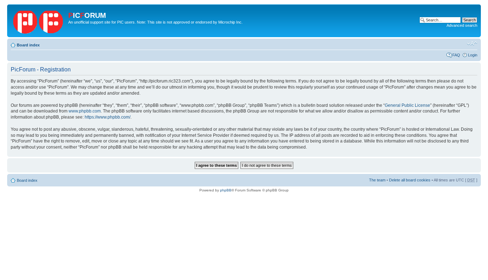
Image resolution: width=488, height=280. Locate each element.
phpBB (225, 190)
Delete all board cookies (409, 180)
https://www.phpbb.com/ (107, 117)
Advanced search (462, 25)
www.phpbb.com (85, 111)
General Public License (407, 105)
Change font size (472, 43)
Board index (28, 45)
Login (472, 55)
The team (377, 180)
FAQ (456, 55)
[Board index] (38, 20)
